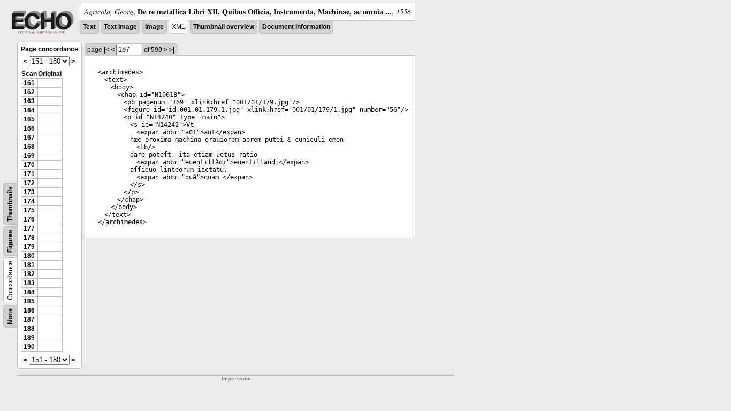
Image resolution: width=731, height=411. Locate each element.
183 (29, 283)
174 (29, 201)
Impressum (236, 379)
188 (29, 328)
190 (29, 347)
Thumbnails (10, 204)
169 (29, 155)
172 (29, 183)
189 (29, 337)
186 (29, 310)
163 (29, 101)
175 (29, 210)
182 (29, 274)
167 (29, 137)
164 (29, 110)
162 (29, 92)
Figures (10, 241)
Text (89, 27)
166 (29, 128)
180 (29, 256)
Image (154, 27)
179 (29, 246)
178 (29, 237)
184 (29, 292)
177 (29, 228)
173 (29, 192)
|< (106, 50)
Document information (296, 27)
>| (171, 50)
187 (29, 319)
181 (29, 265)
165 (29, 119)
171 (29, 174)
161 (29, 83)
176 (29, 219)
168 (29, 146)
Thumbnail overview (223, 27)
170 (29, 165)
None (10, 316)
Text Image (120, 27)
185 (29, 301)
